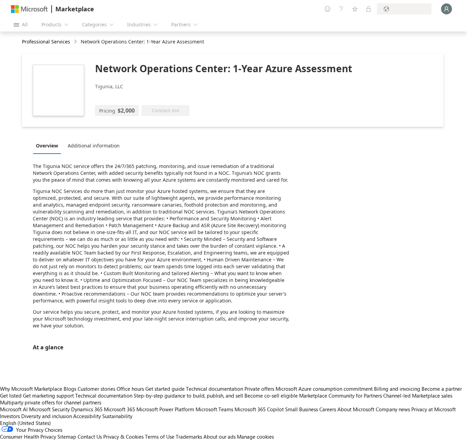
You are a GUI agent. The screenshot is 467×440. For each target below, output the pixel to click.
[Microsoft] (29, 9)
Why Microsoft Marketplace (31, 388)
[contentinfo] (76, 41)
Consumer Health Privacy (28, 436)
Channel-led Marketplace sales (417, 395)
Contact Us (90, 436)
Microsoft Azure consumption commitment (325, 388)
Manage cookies (255, 436)
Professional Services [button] (46, 41)
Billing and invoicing (397, 388)
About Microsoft (355, 409)
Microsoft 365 (119, 409)
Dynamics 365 (87, 409)
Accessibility (87, 416)
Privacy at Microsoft (433, 409)
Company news (393, 409)
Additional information (94, 145)
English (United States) (25, 422)
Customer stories (96, 388)
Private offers (259, 388)
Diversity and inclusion (46, 416)
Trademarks (189, 436)
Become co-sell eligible (271, 395)
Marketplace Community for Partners (340, 395)
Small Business (301, 409)
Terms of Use (159, 436)
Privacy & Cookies (123, 436)
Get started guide (165, 388)
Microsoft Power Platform (165, 409)
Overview (47, 145)
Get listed (11, 395)
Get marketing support (48, 395)
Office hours (130, 388)
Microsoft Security (49, 409)
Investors (10, 416)
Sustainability (117, 416)
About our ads (219, 436)
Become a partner (442, 388)
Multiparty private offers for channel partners (50, 402)
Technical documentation (214, 388)
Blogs (70, 388)
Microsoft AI (14, 409)
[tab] (49, 145)
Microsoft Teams (214, 409)
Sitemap (66, 436)
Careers (327, 409)
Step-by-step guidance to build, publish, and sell (188, 395)
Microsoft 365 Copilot (259, 409)
